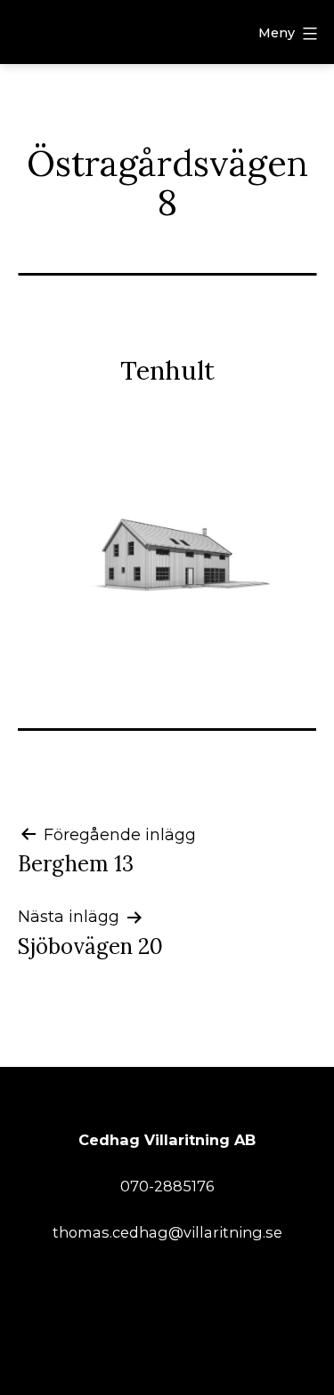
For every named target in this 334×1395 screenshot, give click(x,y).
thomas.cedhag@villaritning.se (167, 1232)
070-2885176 (167, 1186)
